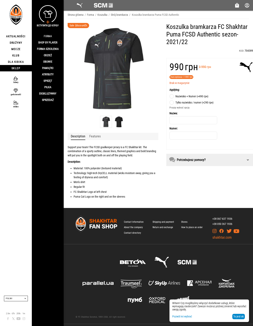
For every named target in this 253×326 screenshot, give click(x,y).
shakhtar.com (222, 237)
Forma (48, 36)
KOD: (241, 50)
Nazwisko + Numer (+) (191, 96)
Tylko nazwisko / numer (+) (194, 102)
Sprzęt (48, 80)
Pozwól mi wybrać (182, 316)
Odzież (48, 55)
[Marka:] (246, 67)
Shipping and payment (163, 222)
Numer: (173, 128)
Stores (184, 222)
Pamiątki (48, 68)
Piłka (47, 87)
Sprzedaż (48, 99)
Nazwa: (173, 113)
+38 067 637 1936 (222, 218)
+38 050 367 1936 (222, 224)
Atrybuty (48, 74)
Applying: (174, 89)
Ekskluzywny (47, 93)
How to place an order (192, 227)
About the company (133, 227)
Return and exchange (163, 227)
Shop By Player (47, 42)
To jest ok (238, 316)
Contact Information (134, 222)
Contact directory (132, 232)
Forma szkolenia (48, 48)
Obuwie (47, 61)
